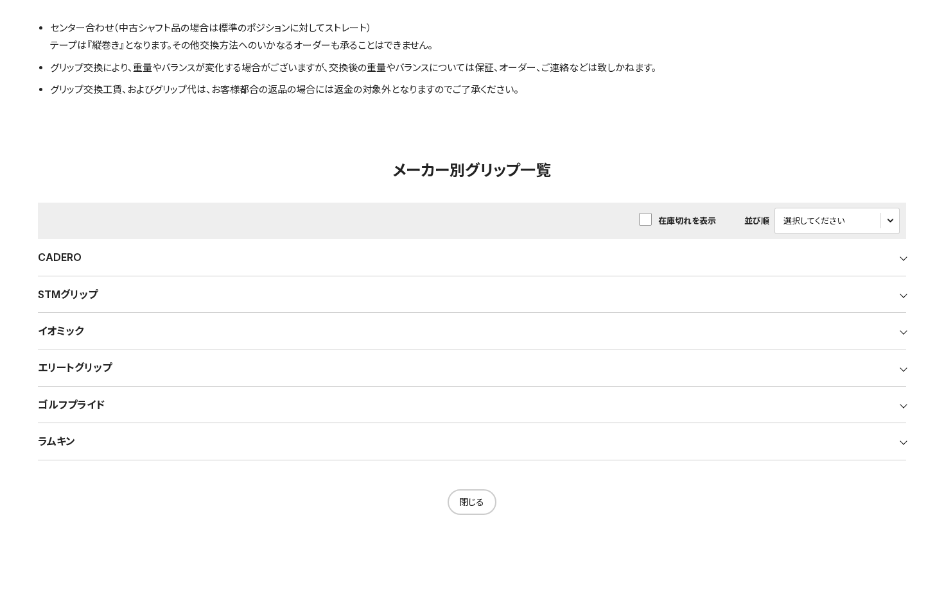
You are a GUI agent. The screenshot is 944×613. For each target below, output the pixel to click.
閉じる (471, 501)
